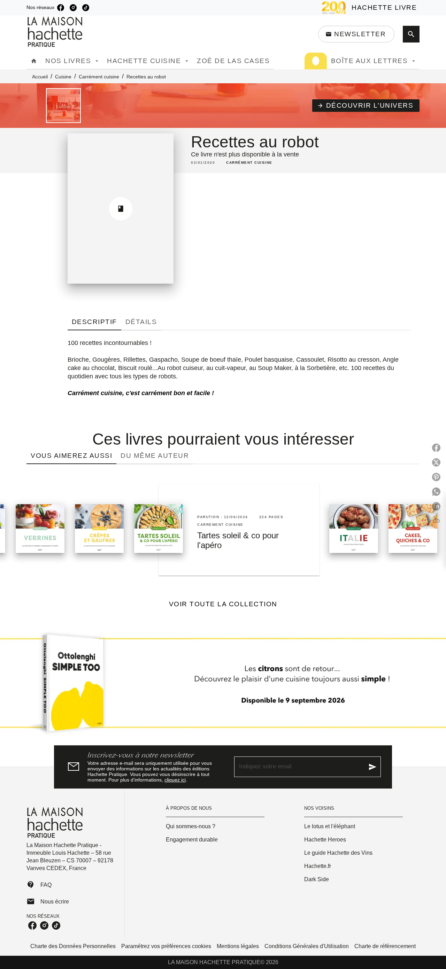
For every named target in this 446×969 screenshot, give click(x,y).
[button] (356, 34)
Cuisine (63, 76)
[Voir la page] (223, 686)
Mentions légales (238, 946)
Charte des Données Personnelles (73, 946)
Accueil (40, 76)
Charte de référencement (385, 946)
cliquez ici (175, 780)
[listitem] (60, 7)
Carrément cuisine (99, 76)
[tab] (33, 61)
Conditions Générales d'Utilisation (306, 946)
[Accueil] (55, 31)
